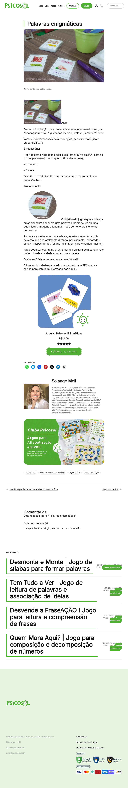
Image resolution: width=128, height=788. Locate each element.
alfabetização (30, 472)
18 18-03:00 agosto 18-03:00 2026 (112, 589)
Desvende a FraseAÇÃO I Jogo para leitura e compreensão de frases (53, 617)
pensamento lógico (91, 472)
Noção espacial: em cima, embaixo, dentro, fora (34, 489)
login (47, 528)
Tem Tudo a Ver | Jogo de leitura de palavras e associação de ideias (46, 589)
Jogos (48, 89)
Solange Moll (38, 89)
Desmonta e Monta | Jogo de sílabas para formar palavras (51, 565)
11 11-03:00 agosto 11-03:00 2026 (112, 616)
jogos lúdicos (75, 472)
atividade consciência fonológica (53, 472)
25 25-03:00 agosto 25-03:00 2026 (109, 566)
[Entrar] (96, 6)
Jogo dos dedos (110, 489)
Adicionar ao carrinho (64, 351)
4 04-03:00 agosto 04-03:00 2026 (112, 644)
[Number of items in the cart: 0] (101, 6)
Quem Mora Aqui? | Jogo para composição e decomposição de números (52, 644)
